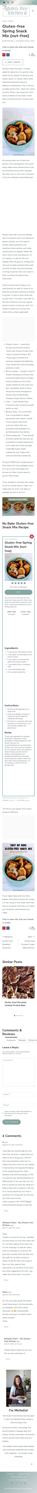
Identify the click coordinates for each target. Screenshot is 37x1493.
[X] (8, 2)
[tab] (14, 1015)
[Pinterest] (24, 1483)
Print (18, 592)
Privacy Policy (24, 1474)
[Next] (31, 990)
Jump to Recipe (14, 62)
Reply (6, 1211)
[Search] (32, 1464)
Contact (10, 1474)
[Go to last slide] (5, 990)
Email (6, 1105)
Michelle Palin (9, 41)
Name (6, 1094)
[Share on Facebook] (8, 54)
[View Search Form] (33, 2)
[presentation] (18, 982)
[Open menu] (33, 10)
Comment (8, 1060)
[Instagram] (12, 2)
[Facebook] (4, 2)
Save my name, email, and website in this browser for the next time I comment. (18, 1113)
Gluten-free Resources (18, 1480)
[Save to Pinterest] (4, 54)
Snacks (10, 21)
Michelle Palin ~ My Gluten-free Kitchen (17, 1224)
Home (4, 21)
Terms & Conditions (18, 1477)
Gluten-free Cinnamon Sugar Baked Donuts (28, 942)
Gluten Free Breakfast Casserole (7, 942)
